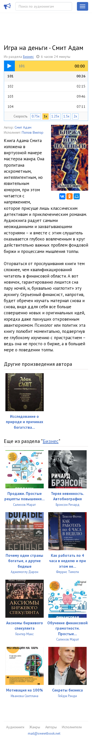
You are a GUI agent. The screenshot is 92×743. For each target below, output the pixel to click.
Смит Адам (23, 127)
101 (46, 76)
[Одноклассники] (69, 196)
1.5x (66, 116)
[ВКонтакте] (62, 196)
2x (75, 116)
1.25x (55, 116)
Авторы (51, 727)
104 (46, 106)
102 (46, 86)
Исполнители (72, 727)
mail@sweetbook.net (44, 733)
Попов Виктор (32, 132)
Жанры (34, 727)
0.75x (36, 116)
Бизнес (28, 56)
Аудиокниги (15, 727)
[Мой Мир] (77, 196)
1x (45, 116)
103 (46, 96)
